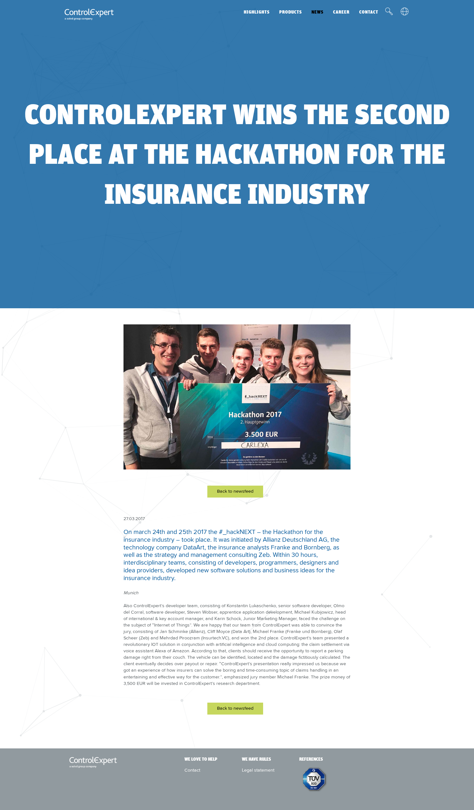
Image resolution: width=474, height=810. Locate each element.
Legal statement (258, 770)
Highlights (257, 12)
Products (290, 12)
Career (341, 12)
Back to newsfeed (235, 491)
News (317, 12)
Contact (368, 12)
